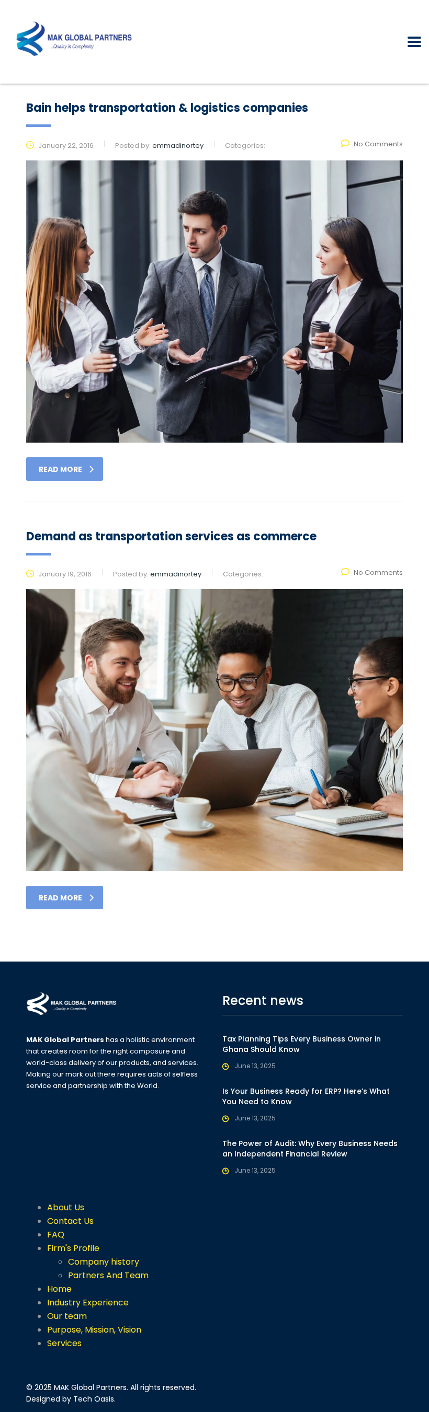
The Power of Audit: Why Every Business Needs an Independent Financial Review (310, 1148)
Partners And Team (108, 1275)
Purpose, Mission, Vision (94, 1330)
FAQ (55, 1235)
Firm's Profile (73, 1248)
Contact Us (70, 1221)
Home (59, 1289)
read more (60, 469)
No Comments (378, 144)
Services (64, 1343)
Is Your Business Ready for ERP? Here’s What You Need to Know (306, 1096)
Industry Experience (88, 1303)
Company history (103, 1262)
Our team (67, 1316)
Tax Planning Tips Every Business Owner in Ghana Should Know (301, 1044)
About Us (65, 1207)
